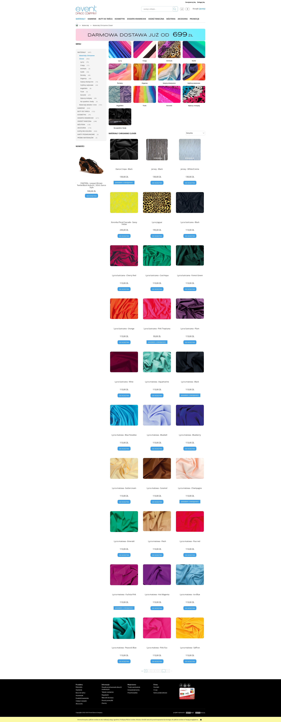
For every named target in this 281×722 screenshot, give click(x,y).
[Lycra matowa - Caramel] (157, 471)
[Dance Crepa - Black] (124, 152)
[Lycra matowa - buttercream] (124, 471)
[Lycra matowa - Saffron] (190, 631)
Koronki (83, 95)
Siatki (82, 72)
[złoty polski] (182, 9)
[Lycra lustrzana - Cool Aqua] (157, 259)
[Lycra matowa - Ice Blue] (190, 578)
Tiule (82, 92)
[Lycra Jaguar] (157, 206)
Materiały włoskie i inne (88, 105)
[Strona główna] (86, 9)
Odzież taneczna (84, 121)
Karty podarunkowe (86, 134)
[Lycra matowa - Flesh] (157, 525)
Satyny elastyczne (86, 82)
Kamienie (81, 108)
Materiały (81, 52)
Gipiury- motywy (194, 106)
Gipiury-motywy (86, 98)
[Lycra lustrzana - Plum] (190, 312)
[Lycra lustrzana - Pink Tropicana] (157, 312)
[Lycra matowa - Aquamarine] (157, 365)
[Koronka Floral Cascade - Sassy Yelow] (124, 206)
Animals (83, 69)
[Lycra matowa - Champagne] (190, 471)
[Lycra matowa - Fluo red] (190, 525)
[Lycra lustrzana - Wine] (124, 365)
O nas (155, 690)
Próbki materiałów (85, 138)
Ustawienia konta (134, 690)
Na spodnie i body (87, 101)
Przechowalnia (132, 693)
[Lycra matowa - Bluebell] (157, 418)
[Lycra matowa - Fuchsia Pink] (124, 578)
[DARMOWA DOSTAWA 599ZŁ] (140, 35)
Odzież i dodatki (81, 701)
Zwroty (104, 703)
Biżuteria (81, 124)
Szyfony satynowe (86, 85)
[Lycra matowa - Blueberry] (190, 418)
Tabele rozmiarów (108, 692)
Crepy (82, 65)
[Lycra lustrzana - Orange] (124, 312)
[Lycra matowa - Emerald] (124, 525)
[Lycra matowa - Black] (190, 365)
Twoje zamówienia (134, 687)
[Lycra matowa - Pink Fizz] (157, 631)
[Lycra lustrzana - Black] (190, 206)
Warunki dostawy (107, 698)
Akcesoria (81, 128)
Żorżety (83, 75)
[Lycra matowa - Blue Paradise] (124, 418)
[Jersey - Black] (157, 152)
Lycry (82, 62)
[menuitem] (82, 19)
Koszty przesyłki (107, 700)
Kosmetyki (81, 115)
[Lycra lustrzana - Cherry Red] (124, 259)
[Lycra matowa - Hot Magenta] (157, 578)
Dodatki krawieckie (85, 118)
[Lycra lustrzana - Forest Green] (190, 259)
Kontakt (156, 687)
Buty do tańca (83, 111)
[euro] (188, 9)
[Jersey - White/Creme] (190, 152)
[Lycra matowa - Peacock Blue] (124, 631)
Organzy (83, 78)
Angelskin (83, 88)
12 (168, 671)
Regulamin (105, 695)
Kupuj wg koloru (84, 131)
